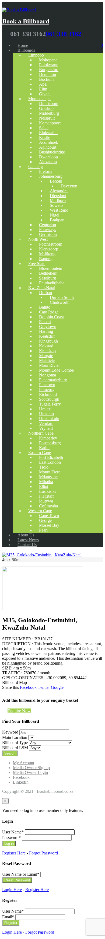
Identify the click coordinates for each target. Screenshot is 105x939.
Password (11, 837)
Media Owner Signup (31, 767)
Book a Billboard (25, 21)
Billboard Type (15, 742)
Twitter (44, 687)
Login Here (12, 889)
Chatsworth (59, 302)
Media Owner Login (30, 772)
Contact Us (27, 544)
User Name (13, 832)
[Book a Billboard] (19, 8)
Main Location (14, 737)
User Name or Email (20, 874)
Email (8, 916)
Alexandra (48, 161)
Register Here (14, 853)
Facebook (28, 687)
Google (57, 687)
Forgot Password (43, 853)
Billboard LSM (15, 747)
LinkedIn (21, 782)
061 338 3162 (63, 33)
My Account (23, 762)
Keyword (10, 732)
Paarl (43, 530)
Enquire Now (19, 710)
